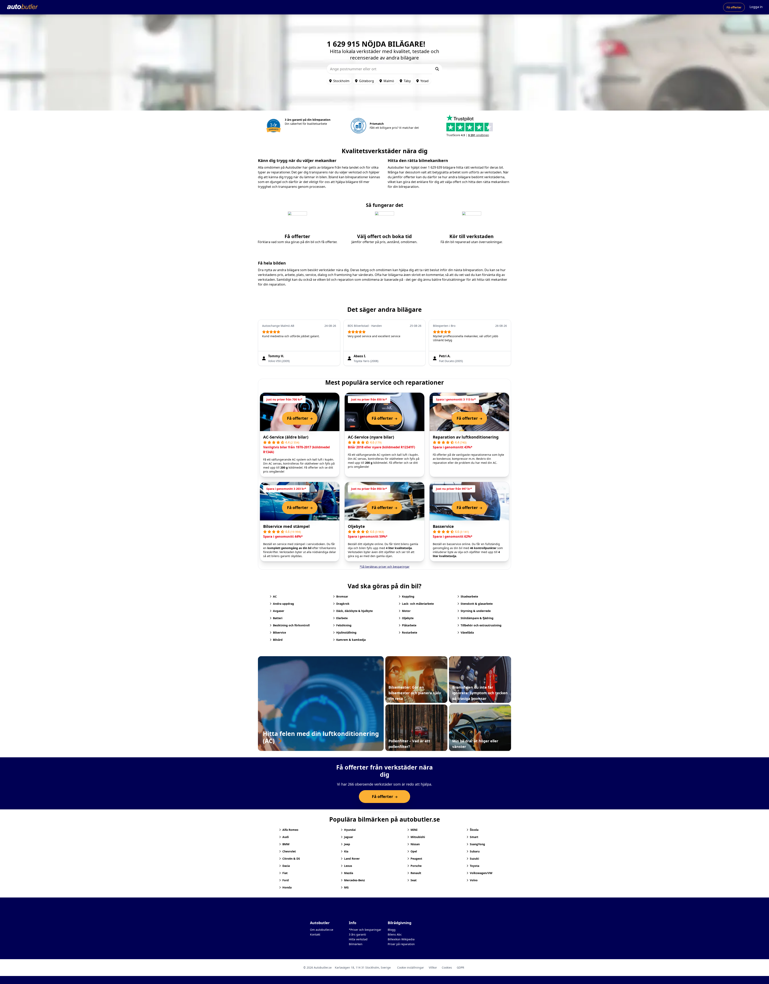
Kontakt (315, 934)
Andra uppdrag (283, 604)
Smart (474, 837)
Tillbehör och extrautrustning (481, 625)
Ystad (424, 81)
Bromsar (342, 596)
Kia (346, 851)
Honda (287, 887)
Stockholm (341, 81)
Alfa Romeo (290, 830)
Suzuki (474, 858)
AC (275, 596)
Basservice (443, 526)
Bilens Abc (395, 934)
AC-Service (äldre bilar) (285, 437)
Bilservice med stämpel (286, 526)
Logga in (756, 7)
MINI (414, 830)
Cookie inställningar (410, 967)
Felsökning (343, 625)
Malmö (388, 81)
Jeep (347, 844)
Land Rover (352, 858)
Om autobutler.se (321, 930)
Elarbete (342, 618)
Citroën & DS (291, 858)
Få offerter (734, 7)
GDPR (460, 967)
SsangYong (477, 844)
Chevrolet (289, 851)
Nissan (415, 844)
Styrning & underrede (476, 611)
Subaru (475, 851)
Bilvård (278, 640)
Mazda (348, 873)
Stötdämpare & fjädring (477, 618)
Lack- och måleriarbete (418, 604)
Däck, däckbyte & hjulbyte (354, 611)
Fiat (285, 873)
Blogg (392, 930)
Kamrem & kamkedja (351, 640)
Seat (414, 880)
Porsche (416, 866)
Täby (407, 81)
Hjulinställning (346, 632)
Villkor (433, 967)
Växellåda (467, 632)
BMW (286, 844)
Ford (285, 880)
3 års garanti (357, 934)
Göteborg (366, 81)
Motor (406, 611)
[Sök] (437, 69)
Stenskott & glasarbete (477, 604)
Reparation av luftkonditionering (466, 437)
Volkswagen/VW (481, 873)
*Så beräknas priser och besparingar (385, 566)
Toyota (474, 866)
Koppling (408, 596)
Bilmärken (355, 944)
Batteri (277, 618)
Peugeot (416, 858)
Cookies (447, 967)
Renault (416, 873)
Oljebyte (356, 526)
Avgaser (278, 611)
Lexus (348, 866)
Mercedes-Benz (354, 880)
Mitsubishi (418, 837)
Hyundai (350, 830)
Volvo (474, 880)
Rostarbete (409, 632)
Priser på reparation (401, 944)
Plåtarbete (409, 625)
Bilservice (279, 632)
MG (346, 887)
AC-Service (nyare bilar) (371, 437)
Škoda (474, 830)
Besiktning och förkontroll (291, 625)
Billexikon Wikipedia (401, 939)
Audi (285, 837)
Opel (414, 851)
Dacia (286, 866)
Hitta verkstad (358, 939)
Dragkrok (342, 604)
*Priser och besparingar (365, 930)
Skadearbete (469, 596)
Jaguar (348, 837)
